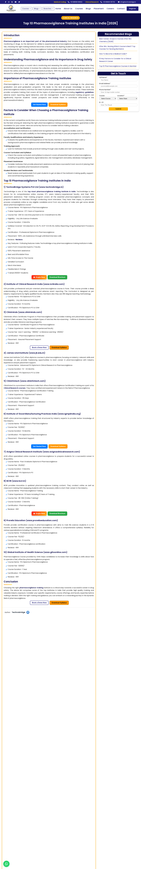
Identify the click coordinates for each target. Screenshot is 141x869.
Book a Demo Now (39, 347)
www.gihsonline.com (55, 552)
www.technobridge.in (51, 187)
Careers (110, 8)
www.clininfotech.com (33, 380)
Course (102, 96)
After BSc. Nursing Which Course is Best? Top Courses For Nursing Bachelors (117, 47)
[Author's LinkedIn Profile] (27, 612)
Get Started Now (39, 104)
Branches (47, 9)
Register (132, 8)
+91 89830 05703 (100, 2)
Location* (120, 96)
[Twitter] (19, 2)
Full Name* (103, 77)
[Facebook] (5, 2)
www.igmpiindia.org (69, 413)
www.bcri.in (19, 480)
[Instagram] (8, 2)
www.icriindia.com (54, 284)
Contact (121, 8)
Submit (118, 109)
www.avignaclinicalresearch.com (61, 451)
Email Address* (104, 84)
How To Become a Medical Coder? (113, 54)
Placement (99, 8)
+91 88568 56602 (68, 2)
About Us (68, 8)
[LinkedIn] (12, 2)
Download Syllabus (58, 104)
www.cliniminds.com (30, 312)
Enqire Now (40, 277)
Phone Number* (105, 90)
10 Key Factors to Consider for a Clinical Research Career (115, 59)
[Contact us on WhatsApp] (6, 864)
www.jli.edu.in (37, 352)
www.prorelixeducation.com (42, 520)
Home (58, 8)
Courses (25, 9)
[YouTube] (15, 2)
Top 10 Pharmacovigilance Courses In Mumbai (117, 66)
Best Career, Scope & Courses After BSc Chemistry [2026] (115, 40)
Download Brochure (57, 277)
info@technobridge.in (128, 2)
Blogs (36, 9)
